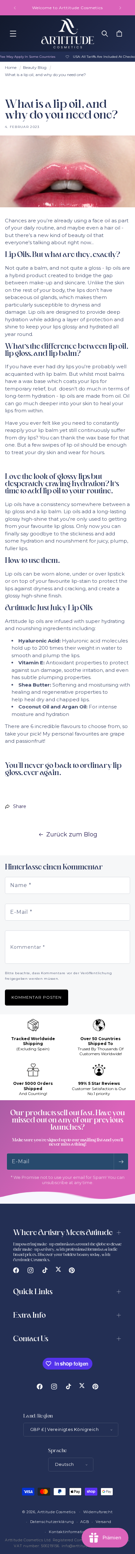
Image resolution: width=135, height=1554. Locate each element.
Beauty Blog (35, 67)
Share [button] (19, 806)
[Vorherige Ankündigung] (15, 8)
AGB (84, 1521)
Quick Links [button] (32, 1292)
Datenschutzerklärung (52, 1521)
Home (10, 67)
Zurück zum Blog (71, 834)
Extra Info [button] (29, 1316)
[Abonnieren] (121, 1161)
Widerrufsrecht (98, 1512)
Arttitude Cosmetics (56, 1511)
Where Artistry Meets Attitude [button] (63, 1233)
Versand (103, 1521)
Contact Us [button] (30, 1339)
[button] (13, 33)
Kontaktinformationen (71, 1532)
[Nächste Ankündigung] (120, 8)
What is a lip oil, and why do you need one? (45, 74)
